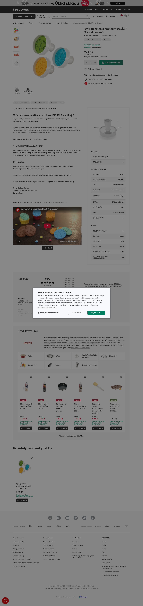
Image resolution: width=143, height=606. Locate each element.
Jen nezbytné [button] (77, 313)
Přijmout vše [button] (96, 313)
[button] (48, 313)
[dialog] (71, 303)
